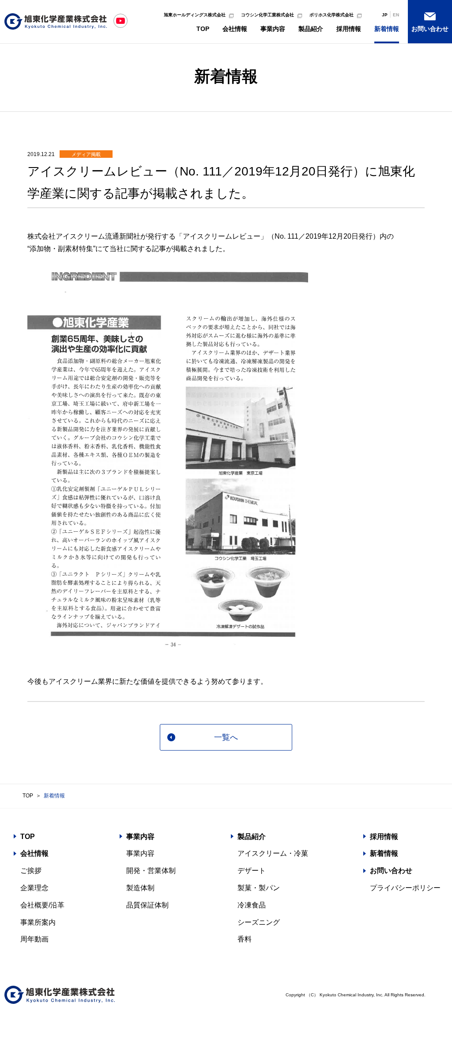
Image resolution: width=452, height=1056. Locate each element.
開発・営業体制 (151, 870)
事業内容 (272, 28)
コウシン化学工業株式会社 (267, 14)
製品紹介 (310, 28)
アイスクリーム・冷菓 (272, 853)
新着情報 (386, 28)
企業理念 (34, 888)
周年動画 (34, 939)
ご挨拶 (30, 870)
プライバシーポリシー (405, 888)
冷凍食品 (251, 905)
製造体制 (140, 888)
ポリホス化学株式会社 (331, 14)
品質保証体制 (147, 905)
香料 (244, 939)
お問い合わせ (429, 28)
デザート (251, 870)
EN (396, 14)
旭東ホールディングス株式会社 (195, 14)
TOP (202, 28)
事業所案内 (38, 922)
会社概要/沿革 (42, 905)
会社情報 (234, 28)
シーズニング (258, 922)
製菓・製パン (258, 888)
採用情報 (348, 28)
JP (385, 14)
